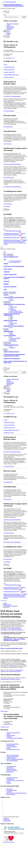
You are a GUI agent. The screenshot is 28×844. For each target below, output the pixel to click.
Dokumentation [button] (7, 342)
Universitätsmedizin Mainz (10, 1)
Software (12, 300)
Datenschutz (12, 347)
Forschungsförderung (12, 746)
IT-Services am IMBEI (15, 338)
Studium (9, 748)
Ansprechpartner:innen (12, 770)
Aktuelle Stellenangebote (12, 756)
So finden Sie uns (5, 726)
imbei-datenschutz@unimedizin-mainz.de (10, 679)
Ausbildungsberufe (11, 758)
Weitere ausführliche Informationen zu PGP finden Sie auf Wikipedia (12, 629)
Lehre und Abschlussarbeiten (16, 312)
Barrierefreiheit (7, 820)
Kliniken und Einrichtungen (13, 732)
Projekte (11, 308)
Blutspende (9, 29)
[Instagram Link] (5, 809)
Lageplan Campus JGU (9, 72)
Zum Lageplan (4, 711)
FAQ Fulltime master (14, 262)
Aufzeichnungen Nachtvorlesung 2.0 (15, 780)
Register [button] (5, 349)
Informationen (13, 339)
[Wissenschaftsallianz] (14, 835)
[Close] (4, 38)
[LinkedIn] (5, 804)
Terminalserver (13, 340)
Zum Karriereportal (8, 126)
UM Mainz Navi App (9, 77)
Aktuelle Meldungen (11, 766)
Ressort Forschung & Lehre (13, 749)
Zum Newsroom (7, 143)
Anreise (5, 64)
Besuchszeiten (10, 26)
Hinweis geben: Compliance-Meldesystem (17, 793)
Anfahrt (8, 25)
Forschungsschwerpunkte (13, 744)
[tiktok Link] (5, 814)
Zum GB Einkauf (8, 203)
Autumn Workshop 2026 (15, 311)
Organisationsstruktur (12, 790)
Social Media (10, 767)
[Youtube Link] (5, 806)
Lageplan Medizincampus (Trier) (11, 74)
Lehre (11, 319)
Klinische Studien (11, 745)
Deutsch (8, 33)
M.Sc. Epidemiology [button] (8, 254)
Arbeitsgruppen (13, 307)
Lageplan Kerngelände (9, 67)
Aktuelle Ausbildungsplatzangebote (15, 759)
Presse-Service (10, 771)
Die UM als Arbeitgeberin (13, 755)
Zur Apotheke (7, 206)
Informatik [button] (6, 328)
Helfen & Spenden (11, 794)
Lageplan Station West (9, 69)
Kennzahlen (9, 789)
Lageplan (9, 783)
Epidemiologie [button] (7, 301)
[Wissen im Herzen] (9, 840)
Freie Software (13, 666)
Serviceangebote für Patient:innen (14, 738)
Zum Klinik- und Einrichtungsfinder (12, 96)
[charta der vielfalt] (9, 842)
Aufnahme (9, 736)
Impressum (6, 818)
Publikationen (13, 309)
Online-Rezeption (11, 735)
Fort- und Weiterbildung (12, 760)
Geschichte (9, 791)
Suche (5, 15)
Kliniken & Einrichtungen (13, 23)
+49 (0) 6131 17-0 (10, 58)
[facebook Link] (5, 811)
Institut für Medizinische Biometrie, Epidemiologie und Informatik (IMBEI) (14, 5)
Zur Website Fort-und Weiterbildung (12, 186)
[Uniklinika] (14, 830)
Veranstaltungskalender (12, 777)
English (8, 34)
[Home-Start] (5, 252)
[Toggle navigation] (16, 249)
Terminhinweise (10, 779)
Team (11, 296)
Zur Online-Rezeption (9, 111)
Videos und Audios (11, 769)
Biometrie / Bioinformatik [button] (10, 292)
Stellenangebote (10, 27)
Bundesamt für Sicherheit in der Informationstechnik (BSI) (12, 670)
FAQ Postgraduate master (16, 260)
